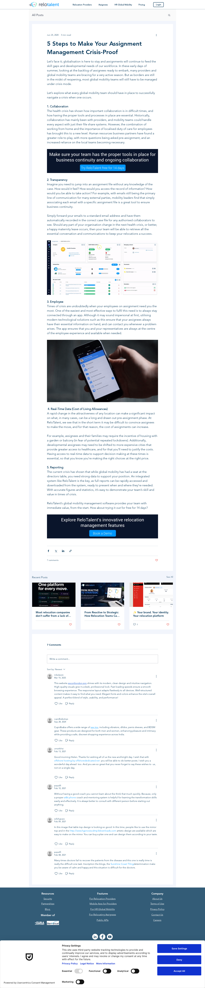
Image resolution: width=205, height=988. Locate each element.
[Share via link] (70, 550)
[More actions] (156, 35)
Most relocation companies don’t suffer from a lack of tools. (53, 614)
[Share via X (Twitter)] (55, 550)
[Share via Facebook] (48, 550)
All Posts (38, 15)
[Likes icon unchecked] (56, 703)
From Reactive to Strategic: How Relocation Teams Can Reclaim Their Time (101, 614)
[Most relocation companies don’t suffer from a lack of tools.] (53, 595)
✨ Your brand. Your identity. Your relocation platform (151, 614)
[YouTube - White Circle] (110, 937)
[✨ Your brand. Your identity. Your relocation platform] (151, 595)
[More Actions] (156, 676)
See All (169, 577)
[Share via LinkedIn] (63, 550)
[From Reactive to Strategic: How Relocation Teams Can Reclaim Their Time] (102, 595)
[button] (82, 4)
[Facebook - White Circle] (102, 937)
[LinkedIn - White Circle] (95, 937)
